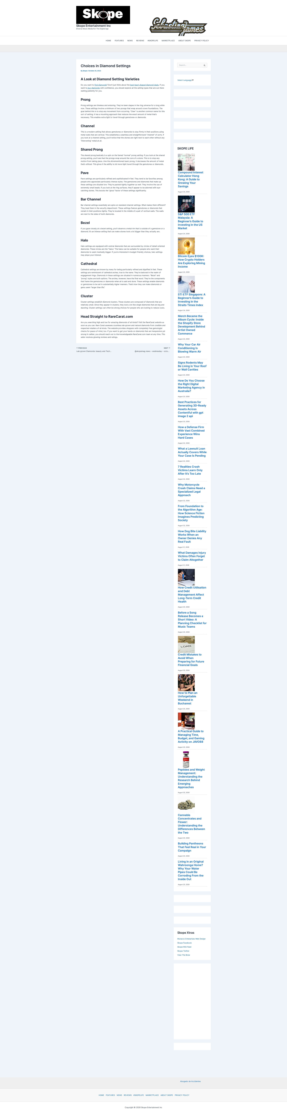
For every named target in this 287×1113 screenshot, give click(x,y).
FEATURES (110, 1095)
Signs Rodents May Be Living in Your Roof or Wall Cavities (192, 365)
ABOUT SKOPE (167, 1095)
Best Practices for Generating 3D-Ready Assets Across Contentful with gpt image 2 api (192, 408)
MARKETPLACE (152, 1095)
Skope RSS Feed (184, 946)
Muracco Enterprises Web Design (191, 938)
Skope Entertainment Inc (93, 25)
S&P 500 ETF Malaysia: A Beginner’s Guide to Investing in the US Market (190, 220)
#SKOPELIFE (138, 1095)
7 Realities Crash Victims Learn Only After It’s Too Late (190, 469)
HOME (101, 1095)
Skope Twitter (183, 950)
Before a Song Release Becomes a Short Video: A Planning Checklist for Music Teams (192, 619)
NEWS (119, 1095)
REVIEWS (128, 1095)
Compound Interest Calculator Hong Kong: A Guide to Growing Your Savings (190, 179)
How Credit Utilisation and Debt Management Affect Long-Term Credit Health (192, 594)
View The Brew (183, 954)
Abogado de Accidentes (190, 1081)
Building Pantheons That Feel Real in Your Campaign (192, 846)
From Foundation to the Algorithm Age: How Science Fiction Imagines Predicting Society (191, 512)
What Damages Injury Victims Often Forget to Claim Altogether (192, 555)
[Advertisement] (194, 1000)
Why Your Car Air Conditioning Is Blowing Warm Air (189, 347)
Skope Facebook (184, 942)
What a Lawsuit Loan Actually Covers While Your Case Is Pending (192, 451)
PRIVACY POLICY (182, 1095)
